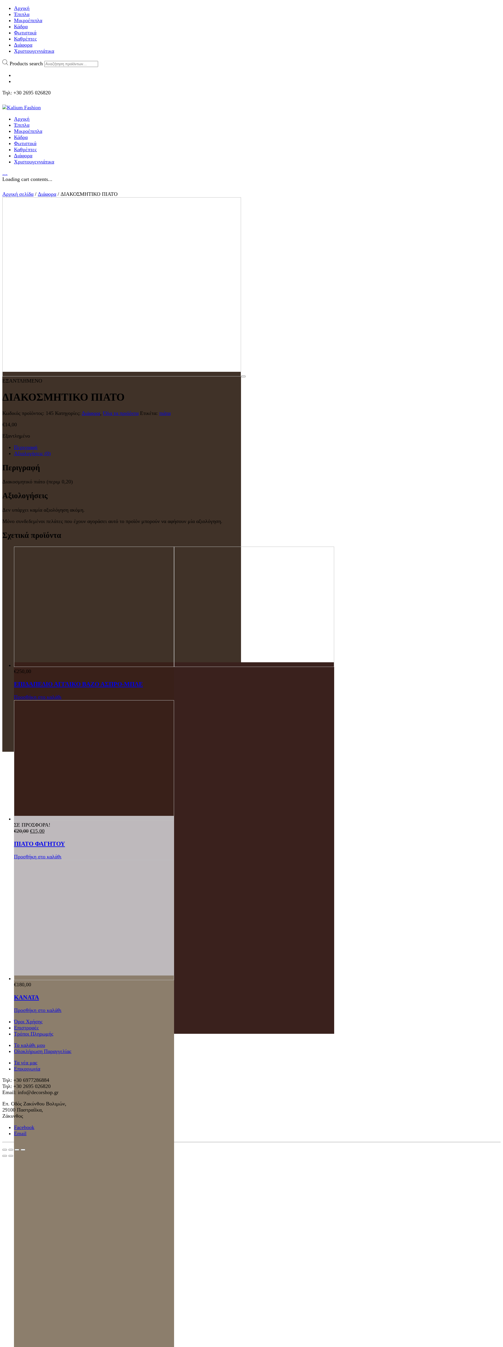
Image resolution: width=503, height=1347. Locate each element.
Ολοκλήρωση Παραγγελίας (42, 1051)
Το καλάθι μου (29, 1045)
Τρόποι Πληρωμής (33, 1034)
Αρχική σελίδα (17, 194)
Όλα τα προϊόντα (121, 413)
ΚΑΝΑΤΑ (26, 997)
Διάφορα (47, 194)
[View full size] (243, 376)
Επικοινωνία (27, 1069)
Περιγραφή (25, 447)
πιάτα (165, 413)
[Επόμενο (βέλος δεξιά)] (10, 1156)
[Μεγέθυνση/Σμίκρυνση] (23, 1150)
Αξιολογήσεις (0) (32, 453)
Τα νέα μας (25, 1063)
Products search (26, 63)
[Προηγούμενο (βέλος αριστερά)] (4, 1156)
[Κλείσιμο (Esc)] (4, 1150)
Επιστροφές (26, 1028)
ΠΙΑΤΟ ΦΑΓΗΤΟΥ (39, 843)
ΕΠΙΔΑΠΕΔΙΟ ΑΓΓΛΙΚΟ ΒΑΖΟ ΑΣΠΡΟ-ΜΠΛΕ (78, 684)
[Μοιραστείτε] (10, 1150)
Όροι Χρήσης (28, 1021)
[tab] (257, 447)
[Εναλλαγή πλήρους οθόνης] (17, 1150)
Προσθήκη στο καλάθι (37, 697)
